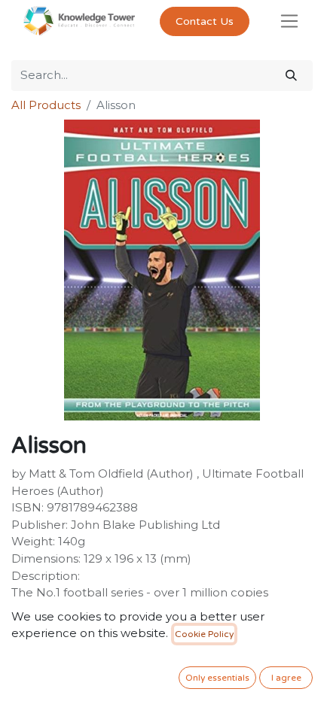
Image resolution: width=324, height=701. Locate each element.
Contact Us (205, 21)
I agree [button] (286, 677)
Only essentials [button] (217, 677)
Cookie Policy (204, 634)
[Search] (291, 75)
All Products (46, 105)
